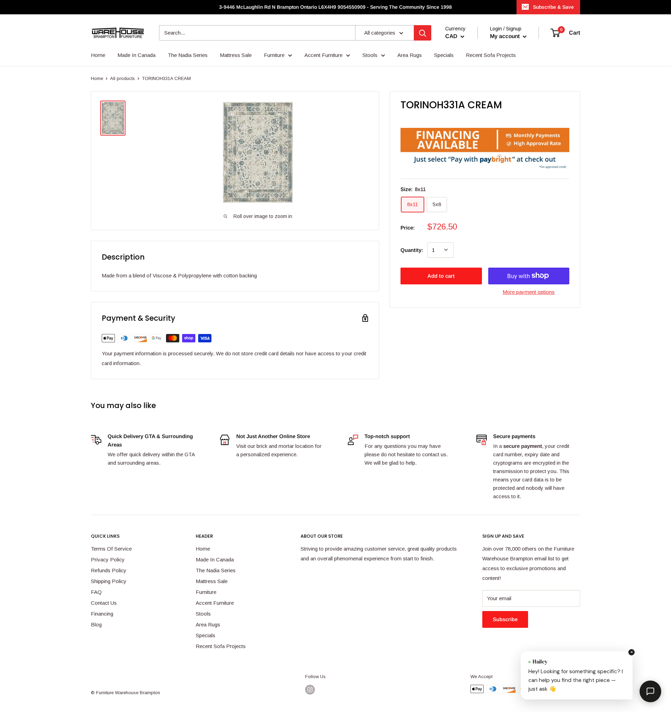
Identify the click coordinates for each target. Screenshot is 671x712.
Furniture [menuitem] (274, 55)
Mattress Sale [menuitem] (236, 55)
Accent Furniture (215, 603)
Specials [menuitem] (444, 55)
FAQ (96, 592)
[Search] (422, 33)
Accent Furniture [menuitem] (323, 55)
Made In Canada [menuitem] (136, 55)
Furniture (206, 592)
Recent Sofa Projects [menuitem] (491, 55)
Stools (203, 614)
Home (97, 78)
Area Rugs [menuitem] (409, 55)
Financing (102, 614)
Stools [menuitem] (369, 55)
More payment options (529, 292)
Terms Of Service (111, 549)
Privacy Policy (108, 559)
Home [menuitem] (98, 55)
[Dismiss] (631, 652)
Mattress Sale (212, 581)
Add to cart (441, 275)
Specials (205, 635)
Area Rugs (208, 624)
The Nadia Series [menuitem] (188, 55)
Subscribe (505, 619)
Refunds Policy (109, 570)
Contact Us (104, 603)
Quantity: (412, 250)
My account (505, 36)
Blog (96, 624)
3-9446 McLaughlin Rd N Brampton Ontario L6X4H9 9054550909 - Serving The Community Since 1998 (335, 7)
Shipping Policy (109, 581)
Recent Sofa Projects (221, 646)
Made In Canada (215, 559)
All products (122, 78)
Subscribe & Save (553, 7)
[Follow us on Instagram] (310, 690)
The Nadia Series (216, 570)
